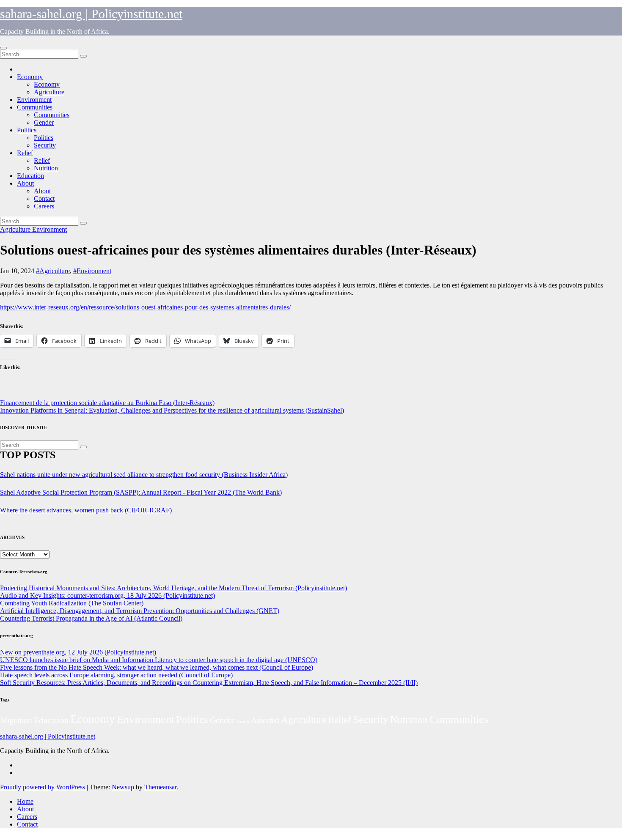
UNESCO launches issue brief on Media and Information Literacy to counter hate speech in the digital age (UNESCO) (158, 659)
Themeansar (160, 787)
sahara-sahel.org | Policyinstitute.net (91, 14)
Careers (44, 206)
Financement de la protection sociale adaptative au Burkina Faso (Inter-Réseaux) (107, 402)
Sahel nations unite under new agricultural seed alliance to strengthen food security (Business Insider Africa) (144, 474)
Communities (34, 107)
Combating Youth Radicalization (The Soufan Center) (71, 603)
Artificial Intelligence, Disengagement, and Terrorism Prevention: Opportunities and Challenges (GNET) (139, 610)
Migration (16, 720)
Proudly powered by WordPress (43, 787)
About (25, 183)
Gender (44, 122)
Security (45, 145)
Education (30, 175)
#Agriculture (53, 270)
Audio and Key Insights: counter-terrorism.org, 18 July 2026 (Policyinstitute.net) (107, 595)
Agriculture (49, 92)
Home (25, 801)
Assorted (265, 720)
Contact (44, 198)
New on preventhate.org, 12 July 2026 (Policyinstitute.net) (78, 652)
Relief (25, 152)
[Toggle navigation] (3, 48)
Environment (34, 99)
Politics (26, 130)
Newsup (123, 787)
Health (243, 721)
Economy (30, 76)
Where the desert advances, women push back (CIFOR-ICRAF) (86, 510)
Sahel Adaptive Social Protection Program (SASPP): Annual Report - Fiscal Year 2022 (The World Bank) (141, 492)
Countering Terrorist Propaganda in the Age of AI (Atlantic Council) (91, 618)
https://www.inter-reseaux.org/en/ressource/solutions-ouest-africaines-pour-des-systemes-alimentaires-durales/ (145, 307)
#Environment (92, 270)
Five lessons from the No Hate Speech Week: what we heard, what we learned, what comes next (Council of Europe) (156, 667)
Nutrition (46, 168)
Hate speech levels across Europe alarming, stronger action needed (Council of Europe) (116, 675)
